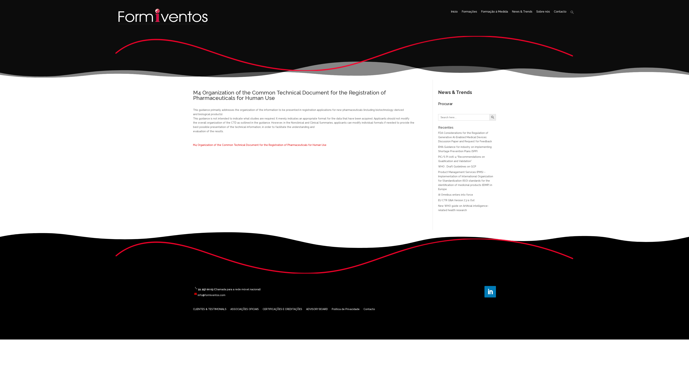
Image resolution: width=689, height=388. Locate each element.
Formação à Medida (494, 11)
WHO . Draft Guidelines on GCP (457, 166)
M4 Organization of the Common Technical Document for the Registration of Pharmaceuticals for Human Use (259, 145)
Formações (469, 11)
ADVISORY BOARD (317, 309)
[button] (572, 13)
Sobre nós (543, 11)
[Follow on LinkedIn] (490, 291)
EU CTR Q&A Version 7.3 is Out (456, 200)
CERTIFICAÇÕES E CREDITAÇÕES (282, 309)
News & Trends (522, 11)
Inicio (454, 11)
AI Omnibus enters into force (455, 194)
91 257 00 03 (205, 289)
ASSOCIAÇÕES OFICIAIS (244, 309)
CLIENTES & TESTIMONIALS (209, 309)
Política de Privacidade (346, 309)
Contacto (560, 11)
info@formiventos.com (211, 295)
